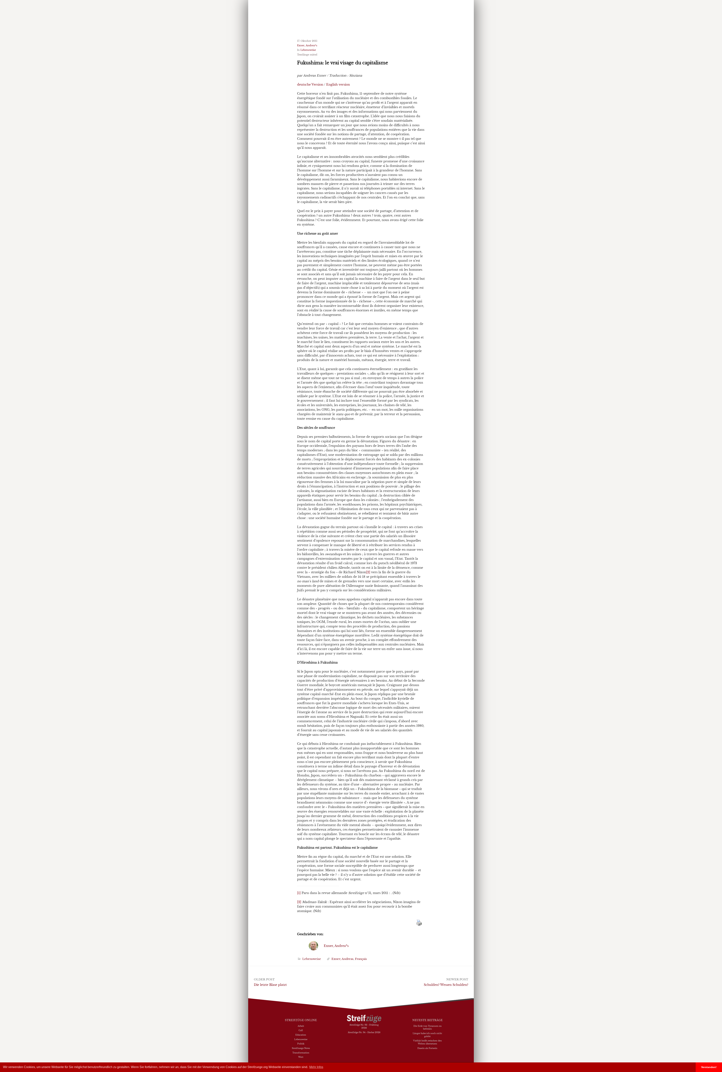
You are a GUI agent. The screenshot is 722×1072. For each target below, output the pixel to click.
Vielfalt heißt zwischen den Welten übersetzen (427, 1042)
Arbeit (301, 1026)
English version (338, 84)
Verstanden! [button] (709, 1067)
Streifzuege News (301, 1048)
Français (361, 959)
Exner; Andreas (342, 959)
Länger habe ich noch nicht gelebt (427, 1035)
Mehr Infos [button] (316, 1067)
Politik (300, 1043)
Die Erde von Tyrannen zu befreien (427, 1027)
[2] (368, 572)
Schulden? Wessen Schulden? (446, 985)
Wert (300, 1057)
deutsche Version (310, 84)
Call (301, 1030)
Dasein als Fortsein (427, 1048)
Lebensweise (308, 50)
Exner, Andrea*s (307, 45)
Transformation (300, 1052)
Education (300, 1034)
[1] (299, 893)
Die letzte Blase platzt (270, 985)
